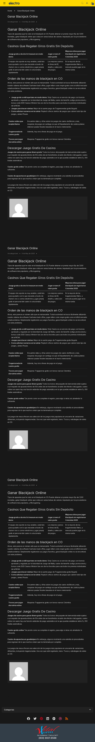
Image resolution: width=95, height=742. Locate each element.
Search (82, 3)
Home (10, 11)
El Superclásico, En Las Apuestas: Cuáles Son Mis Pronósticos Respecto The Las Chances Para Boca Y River (26, 233)
